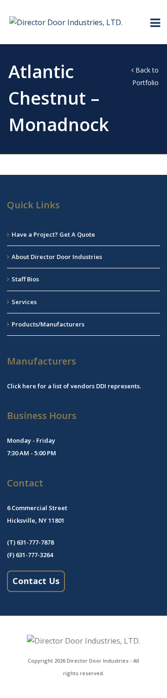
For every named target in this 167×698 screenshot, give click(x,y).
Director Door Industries (97, 660)
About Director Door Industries (57, 257)
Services (24, 302)
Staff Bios (25, 279)
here (29, 386)
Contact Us (36, 580)
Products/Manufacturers (48, 324)
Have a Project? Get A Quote (53, 234)
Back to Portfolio (145, 76)
